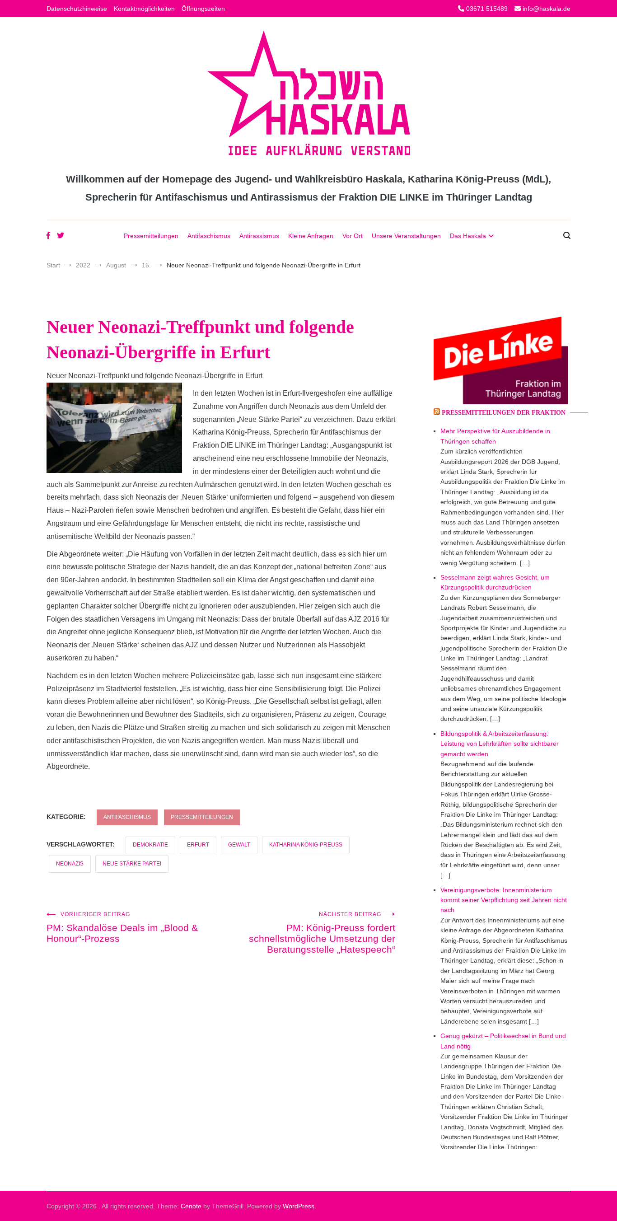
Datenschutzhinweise (77, 8)
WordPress (298, 1206)
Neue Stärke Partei (132, 864)
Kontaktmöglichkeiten (144, 8)
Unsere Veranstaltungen (406, 235)
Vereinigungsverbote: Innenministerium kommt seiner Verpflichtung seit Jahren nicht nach (503, 900)
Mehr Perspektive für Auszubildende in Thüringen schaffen (495, 435)
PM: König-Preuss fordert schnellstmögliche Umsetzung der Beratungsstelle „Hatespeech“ (322, 932)
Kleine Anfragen (310, 235)
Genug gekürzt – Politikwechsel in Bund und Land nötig (503, 1040)
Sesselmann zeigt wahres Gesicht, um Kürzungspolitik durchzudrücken (495, 582)
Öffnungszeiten (203, 8)
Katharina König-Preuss (305, 845)
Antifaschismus (208, 235)
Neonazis (70, 864)
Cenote (191, 1206)
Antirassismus (259, 235)
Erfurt (198, 845)
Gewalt (239, 845)
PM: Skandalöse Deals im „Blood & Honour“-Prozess (122, 927)
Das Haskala (468, 235)
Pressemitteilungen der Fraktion (504, 412)
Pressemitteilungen (151, 235)
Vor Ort (352, 235)
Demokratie (150, 845)
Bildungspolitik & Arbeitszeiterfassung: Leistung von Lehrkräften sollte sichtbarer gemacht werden (499, 744)
